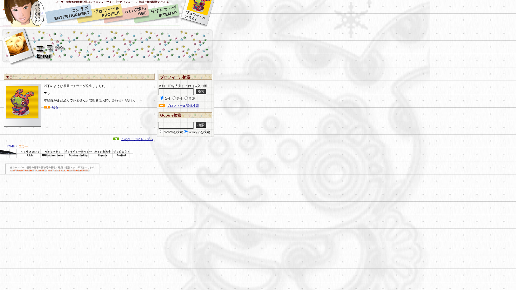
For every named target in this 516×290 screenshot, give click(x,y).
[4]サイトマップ (164, 13)
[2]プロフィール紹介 (107, 13)
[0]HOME (22, 13)
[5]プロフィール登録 (197, 13)
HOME (10, 146)
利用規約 (52, 153)
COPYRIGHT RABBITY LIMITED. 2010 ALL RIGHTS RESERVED (52, 169)
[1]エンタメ (68, 13)
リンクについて (20, 153)
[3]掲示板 (136, 13)
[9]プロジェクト (122, 153)
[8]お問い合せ (102, 153)
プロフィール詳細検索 (183, 106)
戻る (55, 107)
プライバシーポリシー (78, 153)
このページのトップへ (137, 139)
